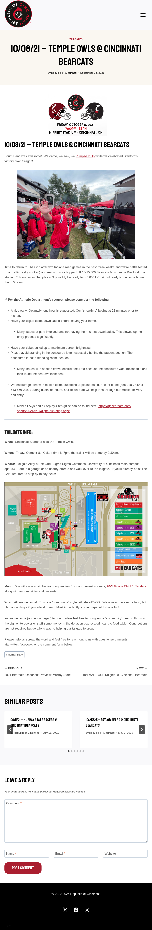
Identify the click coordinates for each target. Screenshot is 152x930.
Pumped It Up (85, 156)
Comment (14, 803)
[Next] (142, 729)
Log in (7, 925)
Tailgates (76, 39)
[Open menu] (143, 15)
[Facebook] (76, 910)
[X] (65, 910)
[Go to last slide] (10, 729)
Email (60, 853)
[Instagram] (87, 910)
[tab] (69, 751)
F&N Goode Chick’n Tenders (126, 586)
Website (110, 853)
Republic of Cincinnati (64, 72)
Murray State (14, 654)
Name (11, 853)
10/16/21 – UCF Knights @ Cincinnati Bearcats (115, 672)
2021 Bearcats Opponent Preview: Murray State (37, 672)
